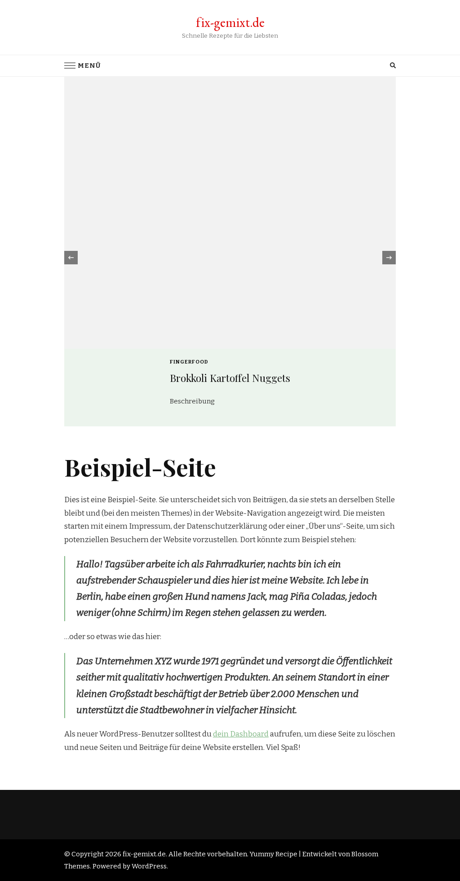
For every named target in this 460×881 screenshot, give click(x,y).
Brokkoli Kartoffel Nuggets (230, 378)
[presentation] (71, 257)
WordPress (149, 866)
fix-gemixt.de (230, 22)
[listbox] (230, 258)
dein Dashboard (241, 734)
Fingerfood (189, 362)
